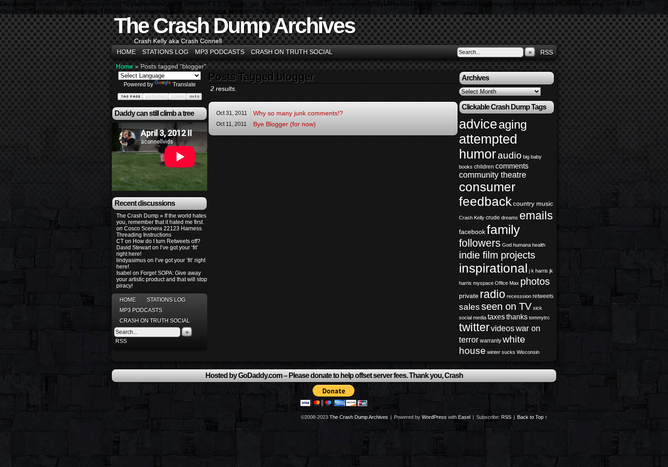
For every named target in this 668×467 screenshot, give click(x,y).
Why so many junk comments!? (298, 113)
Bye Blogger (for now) (284, 124)
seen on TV (506, 306)
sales (469, 307)
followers (480, 243)
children (484, 167)
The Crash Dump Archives (234, 26)
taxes (496, 317)
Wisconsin (528, 352)
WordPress (434, 417)
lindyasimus (131, 260)
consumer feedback (487, 194)
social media (472, 317)
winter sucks (501, 352)
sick (537, 308)
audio (510, 155)
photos (535, 281)
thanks (517, 317)
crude (493, 217)
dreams (509, 217)
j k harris (538, 270)
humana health (529, 245)
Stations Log (165, 51)
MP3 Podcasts (219, 51)
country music (533, 203)
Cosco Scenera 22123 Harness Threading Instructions (159, 231)
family (503, 229)
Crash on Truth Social (292, 51)
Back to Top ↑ (532, 417)
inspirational (493, 268)
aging (513, 124)
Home (126, 51)
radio (492, 294)
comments (511, 166)
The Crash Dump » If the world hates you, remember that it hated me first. (161, 219)
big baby (532, 156)
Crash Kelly (471, 217)
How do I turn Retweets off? (166, 241)
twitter (474, 327)
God (507, 245)
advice (478, 123)
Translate (184, 84)
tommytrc (539, 317)
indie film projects (497, 255)
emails (536, 215)
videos (502, 328)
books (466, 166)
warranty (490, 341)
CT (120, 241)
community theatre (492, 174)
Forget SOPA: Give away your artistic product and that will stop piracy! (161, 279)
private (469, 295)
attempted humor (488, 146)
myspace (483, 283)
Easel (464, 417)
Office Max (507, 283)
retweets (543, 296)
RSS (546, 52)
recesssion (519, 296)
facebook (472, 231)
